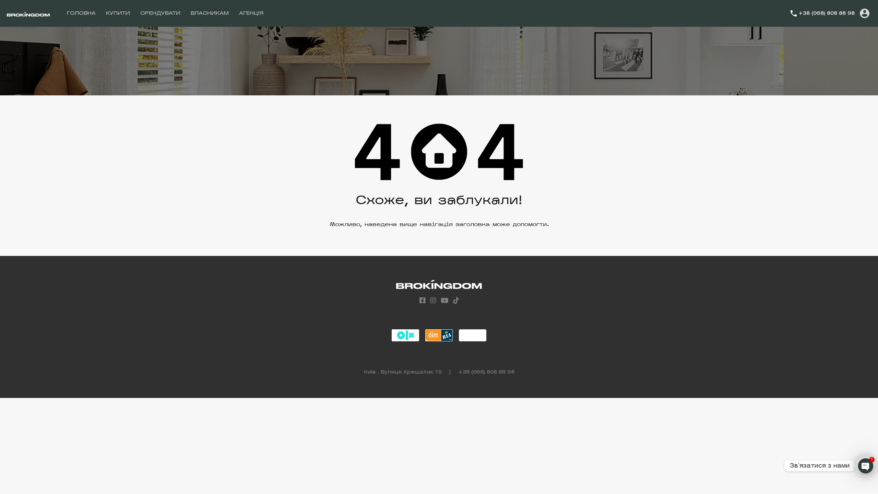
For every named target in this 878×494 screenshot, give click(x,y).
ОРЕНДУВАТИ (160, 13)
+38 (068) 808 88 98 (826, 13)
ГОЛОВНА (81, 13)
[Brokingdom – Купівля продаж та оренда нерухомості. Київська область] (28, 13)
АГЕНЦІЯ (251, 13)
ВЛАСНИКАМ (210, 13)
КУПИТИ (118, 13)
